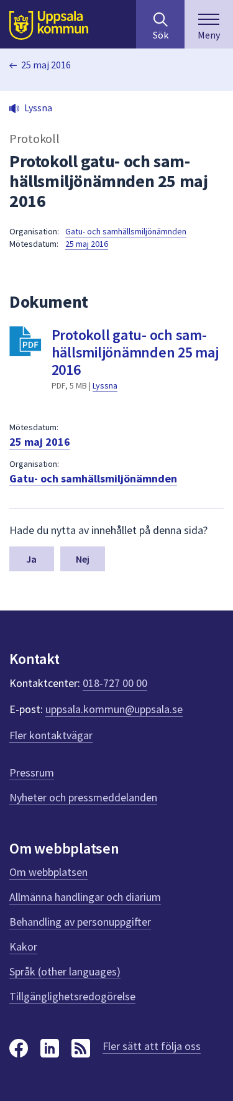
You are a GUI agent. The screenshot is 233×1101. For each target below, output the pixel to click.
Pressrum (31, 772)
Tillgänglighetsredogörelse (72, 996)
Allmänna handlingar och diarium (85, 897)
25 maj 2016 (46, 64)
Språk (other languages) (65, 971)
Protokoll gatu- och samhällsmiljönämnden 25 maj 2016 (135, 352)
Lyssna (105, 385)
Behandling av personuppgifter (80, 921)
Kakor (23, 946)
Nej (82, 559)
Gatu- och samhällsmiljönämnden (125, 231)
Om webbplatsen (48, 872)
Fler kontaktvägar (51, 735)
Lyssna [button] (38, 107)
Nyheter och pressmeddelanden (83, 797)
